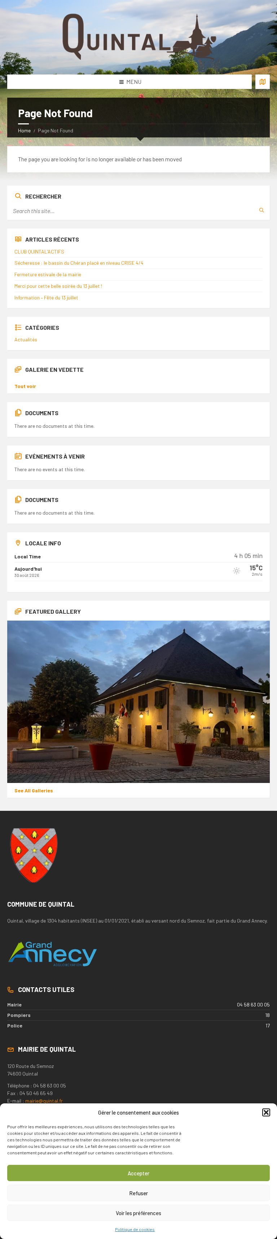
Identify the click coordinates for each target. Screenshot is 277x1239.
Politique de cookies (135, 1229)
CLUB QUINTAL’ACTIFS (39, 251)
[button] (266, 1112)
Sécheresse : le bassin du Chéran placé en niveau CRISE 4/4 (79, 263)
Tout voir (25, 386)
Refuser (138, 1193)
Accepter (138, 1173)
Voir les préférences (138, 1213)
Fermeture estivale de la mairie (47, 274)
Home (24, 130)
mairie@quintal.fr (44, 1101)
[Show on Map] (262, 81)
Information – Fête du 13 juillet (46, 297)
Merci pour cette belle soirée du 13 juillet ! (58, 286)
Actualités (25, 339)
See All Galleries (33, 790)
